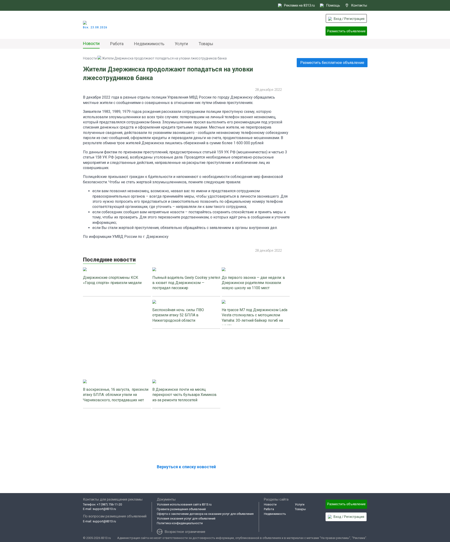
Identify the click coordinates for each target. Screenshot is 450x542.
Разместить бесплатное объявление (332, 62)
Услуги (181, 43)
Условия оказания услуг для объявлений (186, 518)
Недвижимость (149, 43)
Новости (91, 43)
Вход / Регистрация (349, 19)
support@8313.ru (104, 509)
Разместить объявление (346, 31)
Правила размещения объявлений (181, 509)
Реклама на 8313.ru (299, 5)
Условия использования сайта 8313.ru (184, 504)
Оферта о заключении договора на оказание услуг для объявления (205, 514)
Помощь (333, 5)
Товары (206, 43)
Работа (117, 43)
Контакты (359, 5)
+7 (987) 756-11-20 (109, 504)
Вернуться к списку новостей (186, 466)
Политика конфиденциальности (180, 523)
